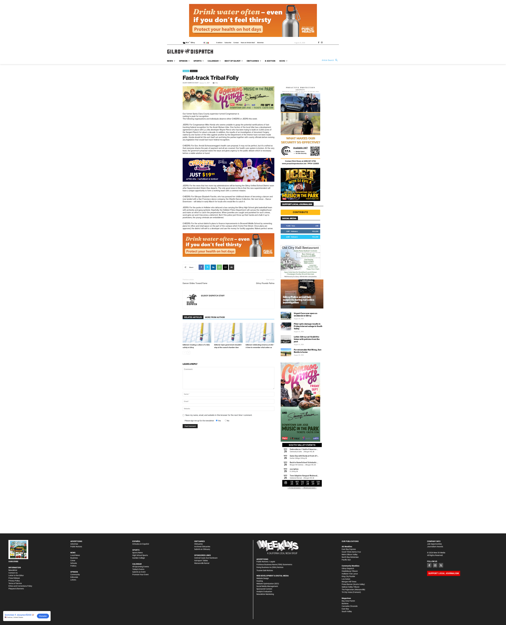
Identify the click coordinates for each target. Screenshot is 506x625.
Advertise (74, 544)
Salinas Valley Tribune (350, 587)
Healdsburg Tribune (350, 571)
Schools (73, 563)
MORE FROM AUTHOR (215, 317)
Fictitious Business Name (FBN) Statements (274, 564)
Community (75, 574)
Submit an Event (139, 572)
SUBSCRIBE (13, 561)
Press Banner (347, 584)
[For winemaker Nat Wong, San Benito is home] (286, 352)
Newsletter (12, 570)
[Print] (231, 267)
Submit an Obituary (202, 549)
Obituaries (198, 544)
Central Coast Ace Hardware (205, 558)
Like (316, 226)
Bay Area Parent (348, 601)
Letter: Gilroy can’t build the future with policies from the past (307, 339)
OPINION (74, 572)
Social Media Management (267, 586)
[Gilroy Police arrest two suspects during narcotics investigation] (302, 293)
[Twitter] (207, 267)
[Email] (225, 267)
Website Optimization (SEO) (267, 584)
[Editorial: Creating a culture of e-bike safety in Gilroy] (197, 333)
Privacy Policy (14, 581)
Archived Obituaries (202, 547)
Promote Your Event (140, 574)
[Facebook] (318, 42)
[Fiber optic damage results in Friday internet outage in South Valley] (286, 326)
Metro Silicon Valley (349, 554)
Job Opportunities (434, 544)
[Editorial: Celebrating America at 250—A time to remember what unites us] (260, 333)
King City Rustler (348, 576)
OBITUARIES (199, 541)
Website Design (262, 578)
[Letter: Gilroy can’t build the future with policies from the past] (286, 339)
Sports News (137, 553)
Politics (73, 566)
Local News (75, 555)
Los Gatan (346, 579)
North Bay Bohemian (350, 557)
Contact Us (13, 573)
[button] (330, 60)
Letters (73, 580)
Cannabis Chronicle (349, 606)
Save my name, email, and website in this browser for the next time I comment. (218, 415)
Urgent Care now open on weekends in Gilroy (305, 314)
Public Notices (76, 547)
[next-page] (188, 352)
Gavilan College (138, 558)
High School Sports (140, 555)
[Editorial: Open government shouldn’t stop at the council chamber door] (228, 333)
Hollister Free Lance (350, 574)
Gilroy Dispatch (348, 568)
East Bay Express (349, 549)
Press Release (14, 578)
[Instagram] (321, 42)
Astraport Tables (201, 560)
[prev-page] (184, 352)
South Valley (347, 611)
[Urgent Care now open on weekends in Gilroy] (286, 316)
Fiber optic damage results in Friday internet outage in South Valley (308, 326)
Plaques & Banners (16, 589)
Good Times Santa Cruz (351, 552)
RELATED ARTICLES (193, 317)
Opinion (185, 71)
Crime (72, 560)
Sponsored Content (264, 589)
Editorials (194, 71)
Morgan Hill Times (349, 582)
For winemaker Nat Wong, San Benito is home (307, 350)
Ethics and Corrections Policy (20, 586)
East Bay (345, 609)
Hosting (259, 581)
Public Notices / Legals (265, 562)
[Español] (208, 42)
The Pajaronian (348, 589)
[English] (205, 42)
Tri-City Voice (347, 592)
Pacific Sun (346, 560)
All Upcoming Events (140, 567)
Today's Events (138, 569)
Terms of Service (15, 583)
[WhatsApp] (219, 267)
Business (74, 558)
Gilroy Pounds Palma (265, 283)
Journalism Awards (435, 547)
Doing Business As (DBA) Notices (269, 567)
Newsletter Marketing (265, 594)
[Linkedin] (213, 267)
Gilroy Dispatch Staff (191, 83)
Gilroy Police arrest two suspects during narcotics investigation (298, 299)
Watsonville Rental (201, 563)
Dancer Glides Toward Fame (195, 283)
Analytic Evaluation (264, 591)
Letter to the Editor (16, 575)
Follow (315, 231)
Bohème (345, 603)
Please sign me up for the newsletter (199, 421)
